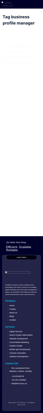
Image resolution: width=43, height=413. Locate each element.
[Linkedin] (20, 389)
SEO (4, 42)
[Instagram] (14, 389)
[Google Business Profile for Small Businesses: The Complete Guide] (21, 144)
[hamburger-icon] (34, 4)
